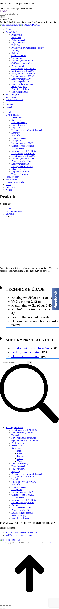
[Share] (4, 605)
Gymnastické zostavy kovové (24, 440)
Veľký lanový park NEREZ (24, 430)
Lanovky (15, 479)
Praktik (20, 453)
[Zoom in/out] (10, 605)
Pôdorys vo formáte (25, 352)
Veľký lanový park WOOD (23, 482)
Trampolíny (16, 489)
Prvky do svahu (18, 497)
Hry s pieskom (18, 469)
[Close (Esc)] (1, 605)
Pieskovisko (16, 445)
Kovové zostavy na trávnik (23, 438)
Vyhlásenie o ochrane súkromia (20, 535)
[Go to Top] (29, 602)
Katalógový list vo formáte (30, 348)
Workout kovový (19, 443)
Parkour (15, 505)
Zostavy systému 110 (21, 507)
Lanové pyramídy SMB (22, 492)
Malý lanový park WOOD (23, 476)
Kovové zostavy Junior (21, 432)
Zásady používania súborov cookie (21, 532)
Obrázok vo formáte (25, 356)
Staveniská (16, 448)
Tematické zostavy (19, 463)
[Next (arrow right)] (4, 608)
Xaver (20, 458)
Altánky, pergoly (19, 515)
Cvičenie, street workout (22, 494)
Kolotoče (15, 484)
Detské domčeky (19, 466)
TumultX (15, 435)
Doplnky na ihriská (20, 518)
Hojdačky (15, 471)
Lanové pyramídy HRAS (22, 502)
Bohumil (21, 456)
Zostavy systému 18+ (21, 510)
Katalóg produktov (14, 427)
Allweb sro (50, 543)
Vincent (20, 461)
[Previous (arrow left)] (1, 608)
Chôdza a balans (18, 487)
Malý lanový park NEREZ (23, 500)
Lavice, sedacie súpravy (22, 513)
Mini (19, 451)
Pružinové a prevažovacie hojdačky (27, 474)
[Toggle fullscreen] (7, 605)
